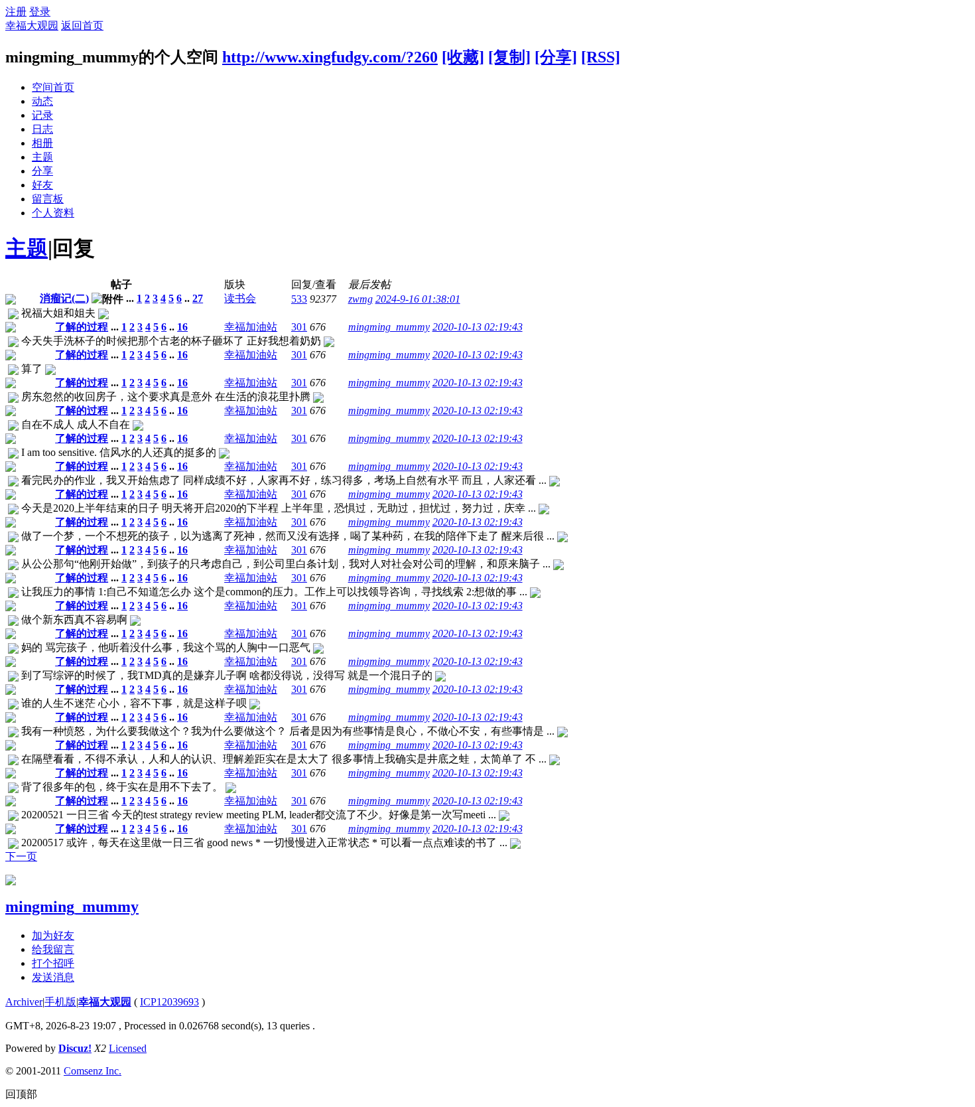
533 (299, 299)
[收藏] (463, 57)
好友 (42, 184)
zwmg (360, 299)
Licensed (128, 1048)
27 (197, 298)
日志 (42, 129)
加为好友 (53, 935)
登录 (39, 11)
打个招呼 (53, 963)
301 (299, 326)
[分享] (556, 57)
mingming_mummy (389, 326)
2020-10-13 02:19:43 (477, 326)
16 (182, 326)
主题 (42, 157)
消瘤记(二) (64, 298)
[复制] (509, 57)
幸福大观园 (31, 25)
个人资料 (53, 212)
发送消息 (53, 977)
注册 (16, 11)
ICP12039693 (169, 1001)
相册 (42, 143)
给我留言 (53, 949)
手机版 (60, 1001)
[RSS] (600, 57)
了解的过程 (81, 326)
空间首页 (53, 87)
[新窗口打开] (10, 301)
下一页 (21, 856)
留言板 (48, 198)
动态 (42, 101)
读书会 (240, 298)
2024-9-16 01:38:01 (417, 299)
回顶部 (21, 1094)
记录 (42, 115)
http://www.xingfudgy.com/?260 (330, 57)
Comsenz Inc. (92, 1070)
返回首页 (82, 25)
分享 (42, 171)
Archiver (23, 1001)
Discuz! (75, 1048)
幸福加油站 (250, 326)
